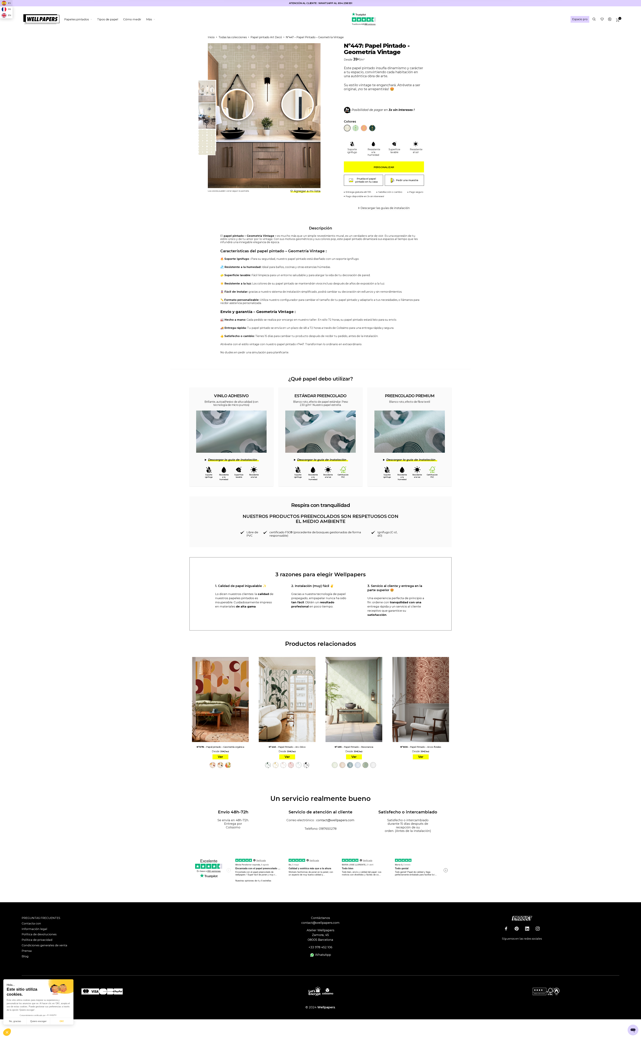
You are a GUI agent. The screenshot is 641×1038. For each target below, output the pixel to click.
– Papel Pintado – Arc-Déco (287, 747)
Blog (25, 956)
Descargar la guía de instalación (232, 459)
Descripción (320, 228)
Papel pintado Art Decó (266, 37)
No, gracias (15, 1021)
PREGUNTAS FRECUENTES (41, 918)
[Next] (309, 115)
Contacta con (31, 923)
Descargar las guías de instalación (385, 208)
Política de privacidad (37, 939)
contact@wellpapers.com (335, 820)
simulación (259, 352)
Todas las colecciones (233, 37)
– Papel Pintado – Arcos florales (420, 747)
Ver (220, 757)
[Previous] (224, 115)
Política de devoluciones (39, 934)
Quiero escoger (38, 1021)
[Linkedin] (527, 929)
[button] (7, 1032)
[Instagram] (538, 929)
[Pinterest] (517, 929)
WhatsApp (322, 955)
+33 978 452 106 (320, 947)
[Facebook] (506, 929)
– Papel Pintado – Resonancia (354, 747)
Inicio (211, 37)
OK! (62, 1021)
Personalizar (384, 167)
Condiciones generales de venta (44, 945)
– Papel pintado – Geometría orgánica (220, 747)
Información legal (34, 929)
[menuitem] (80, 19)
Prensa (27, 950)
